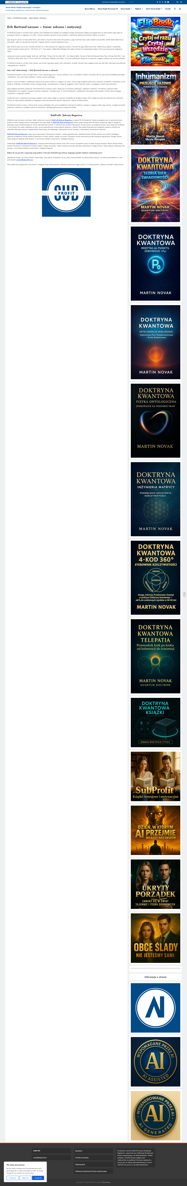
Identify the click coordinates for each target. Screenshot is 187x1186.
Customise (12, 1178)
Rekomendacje (80, 1164)
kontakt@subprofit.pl (40, 1157)
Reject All (25, 1178)
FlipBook (138, 9)
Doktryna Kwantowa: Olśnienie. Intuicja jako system (110, 2)
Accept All (38, 1178)
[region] (25, 1172)
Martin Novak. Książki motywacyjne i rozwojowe (23, 7)
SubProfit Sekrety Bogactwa (62, 120)
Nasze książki (125, 9)
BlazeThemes (106, 1182)
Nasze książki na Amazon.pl (108, 9)
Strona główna (90, 9)
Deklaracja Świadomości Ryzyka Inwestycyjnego (91, 1171)
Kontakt (168, 9)
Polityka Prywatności (82, 1157)
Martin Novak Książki (153, 9)
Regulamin (78, 1151)
